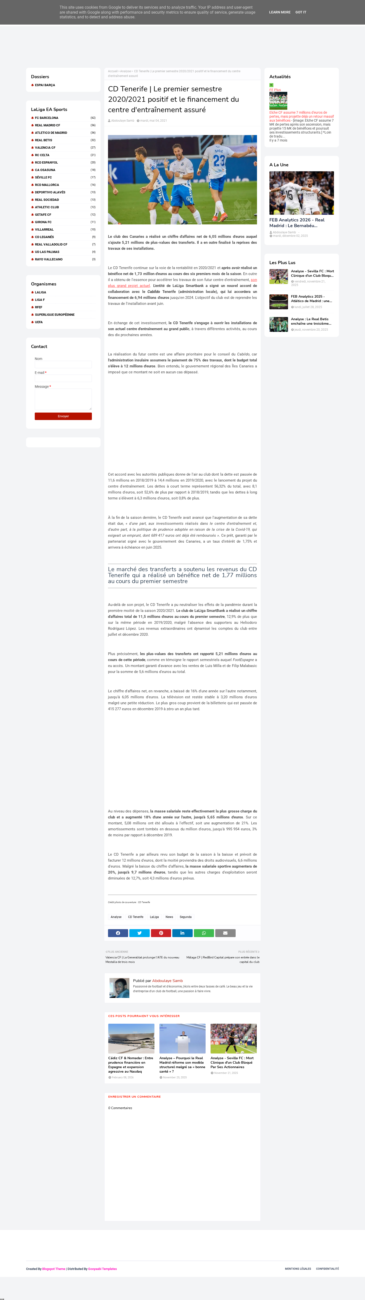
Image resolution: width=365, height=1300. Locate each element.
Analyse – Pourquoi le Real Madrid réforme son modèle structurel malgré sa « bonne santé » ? (182, 1065)
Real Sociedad (65, 200)
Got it (300, 12)
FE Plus (275, 90)
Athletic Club (65, 207)
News (169, 917)
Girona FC (65, 222)
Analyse (125, 71)
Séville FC (65, 177)
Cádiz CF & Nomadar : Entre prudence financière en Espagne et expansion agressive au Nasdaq (130, 1065)
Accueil (113, 71)
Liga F (40, 300)
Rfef (38, 307)
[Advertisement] (116, 46)
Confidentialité (327, 1268)
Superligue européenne (54, 314)
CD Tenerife (135, 917)
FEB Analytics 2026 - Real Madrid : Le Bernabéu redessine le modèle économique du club (297, 223)
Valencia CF (65, 147)
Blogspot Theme (53, 1269)
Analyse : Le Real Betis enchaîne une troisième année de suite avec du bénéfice (310, 321)
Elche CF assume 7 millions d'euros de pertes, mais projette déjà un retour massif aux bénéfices (301, 116)
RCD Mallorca (65, 185)
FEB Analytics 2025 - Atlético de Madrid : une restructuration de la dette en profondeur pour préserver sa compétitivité (312, 298)
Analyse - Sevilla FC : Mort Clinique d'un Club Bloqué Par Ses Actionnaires (232, 1062)
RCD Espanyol (65, 162)
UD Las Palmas (65, 252)
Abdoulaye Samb (122, 120)
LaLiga (40, 292)
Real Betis (65, 140)
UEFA (39, 322)
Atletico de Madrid (65, 133)
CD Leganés (65, 237)
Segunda (186, 917)
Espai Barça (45, 85)
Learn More (280, 12)
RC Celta (65, 155)
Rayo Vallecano (65, 259)
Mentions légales (298, 1268)
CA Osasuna (65, 170)
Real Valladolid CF (65, 244)
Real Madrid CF (65, 125)
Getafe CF (65, 214)
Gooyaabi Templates (102, 1269)
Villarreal (65, 229)
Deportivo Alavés (65, 192)
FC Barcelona (65, 118)
